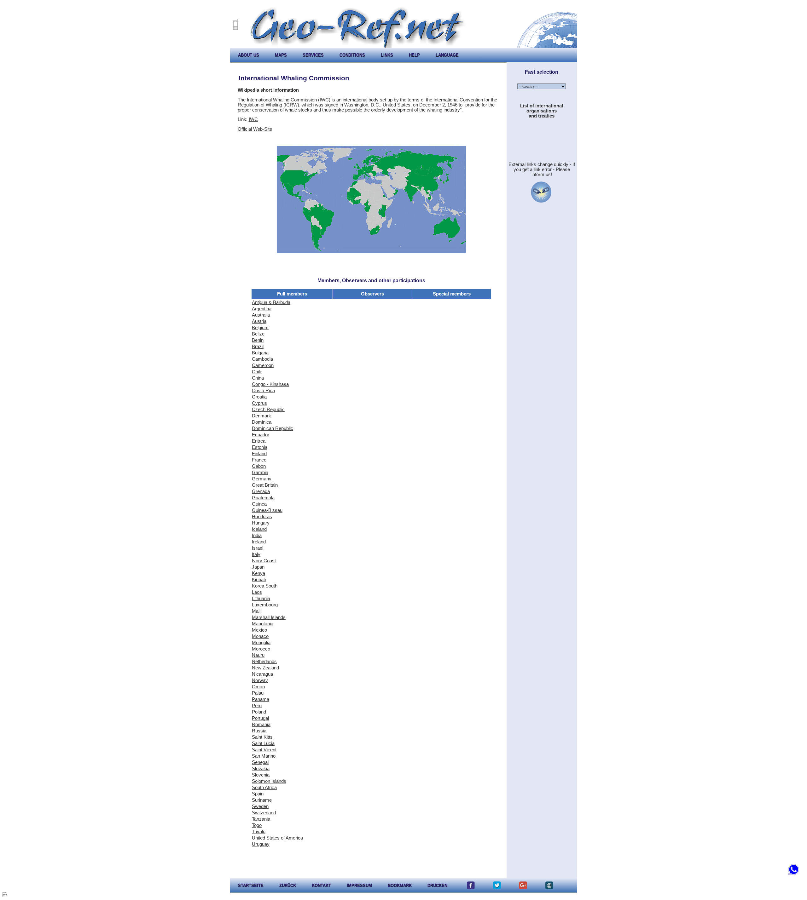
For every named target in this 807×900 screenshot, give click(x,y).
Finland (259, 453)
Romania (261, 724)
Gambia (260, 472)
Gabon (259, 466)
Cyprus (259, 403)
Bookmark (400, 885)
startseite (251, 885)
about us (248, 55)
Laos (257, 592)
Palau (258, 693)
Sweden (260, 806)
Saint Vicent (264, 749)
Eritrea (258, 441)
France (259, 459)
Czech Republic (268, 409)
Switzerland (264, 812)
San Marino (264, 756)
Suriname (262, 800)
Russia (259, 730)
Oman (258, 686)
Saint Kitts (262, 737)
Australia (261, 315)
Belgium (260, 327)
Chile (257, 371)
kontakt (321, 885)
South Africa (264, 787)
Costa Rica (263, 390)
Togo (257, 825)
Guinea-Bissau (267, 510)
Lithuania (261, 598)
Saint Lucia (263, 743)
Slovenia (261, 774)
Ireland (259, 541)
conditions (352, 55)
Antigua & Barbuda (271, 302)
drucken (437, 885)
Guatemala (263, 497)
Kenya (258, 573)
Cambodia (262, 359)
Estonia (259, 447)
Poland (259, 711)
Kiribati (259, 579)
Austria (259, 321)
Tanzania (261, 819)
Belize (258, 333)
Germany (261, 478)
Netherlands (264, 661)
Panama (260, 699)
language (447, 55)
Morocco (261, 648)
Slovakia (261, 768)
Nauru (258, 655)
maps (281, 55)
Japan (258, 567)
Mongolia (261, 642)
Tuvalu (258, 831)
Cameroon (263, 365)
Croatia (259, 396)
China (258, 378)
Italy (256, 554)
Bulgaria (260, 352)
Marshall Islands (269, 617)
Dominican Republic (272, 428)
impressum (359, 885)
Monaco (260, 636)
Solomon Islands (269, 781)
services (313, 55)
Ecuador (260, 434)
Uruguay (261, 844)
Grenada (261, 491)
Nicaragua (262, 674)
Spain (258, 793)
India (257, 535)
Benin (258, 340)
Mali (256, 611)
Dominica (261, 422)
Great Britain (265, 485)
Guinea (259, 504)
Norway (260, 680)
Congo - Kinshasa (270, 384)
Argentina (261, 308)
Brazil (258, 346)
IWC (253, 119)
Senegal (260, 762)
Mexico (259, 630)
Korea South (264, 585)
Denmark (261, 415)
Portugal (260, 718)
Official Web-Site (255, 129)
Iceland (259, 529)
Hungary (261, 522)
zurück (287, 885)
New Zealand (265, 667)
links (387, 55)
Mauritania (262, 623)
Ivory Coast (264, 560)
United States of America (277, 837)
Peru (257, 705)
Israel (257, 548)
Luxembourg (265, 604)
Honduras (262, 516)
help (414, 55)
